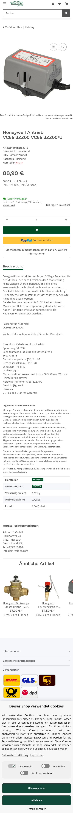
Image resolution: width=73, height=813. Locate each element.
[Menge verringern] (7, 219)
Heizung (21, 159)
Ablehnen (36, 800)
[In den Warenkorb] (6, 38)
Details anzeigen (36, 809)
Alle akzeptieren (36, 788)
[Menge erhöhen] (66, 219)
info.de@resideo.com (15, 550)
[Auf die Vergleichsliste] (53, 47)
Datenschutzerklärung (15, 755)
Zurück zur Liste (13, 27)
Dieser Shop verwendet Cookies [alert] (36, 706)
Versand (31, 185)
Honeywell (38, 479)
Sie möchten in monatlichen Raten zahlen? (36, 251)
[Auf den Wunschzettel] (63, 47)
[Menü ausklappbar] (4, 2)
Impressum (36, 755)
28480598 (37, 486)
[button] (53, 3)
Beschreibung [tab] (13, 266)
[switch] (12, 766)
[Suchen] (66, 13)
